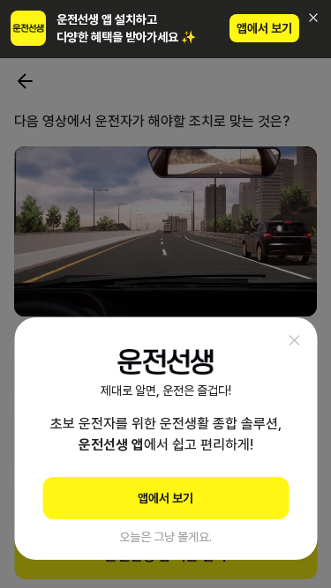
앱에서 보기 (264, 28)
